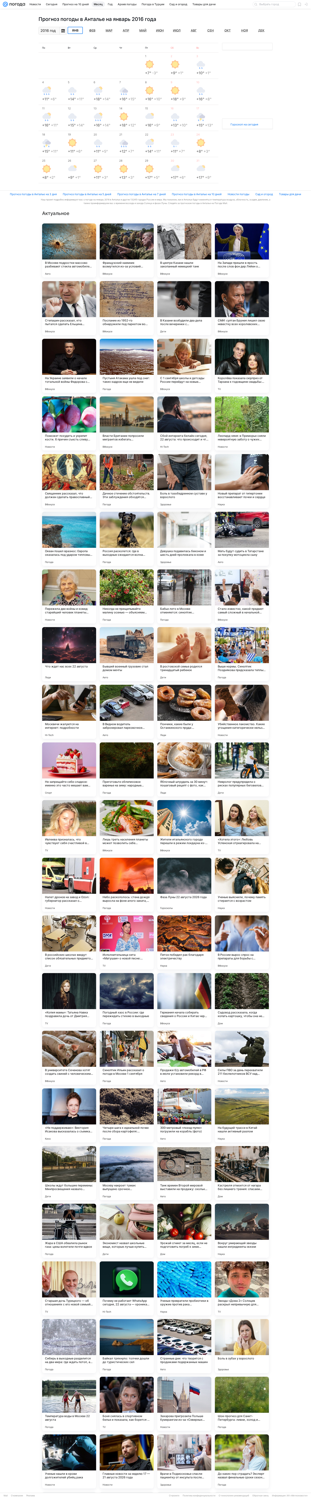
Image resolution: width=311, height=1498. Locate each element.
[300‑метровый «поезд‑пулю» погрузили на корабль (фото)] (184, 1115)
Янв (75, 30)
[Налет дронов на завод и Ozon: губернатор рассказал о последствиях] (69, 885)
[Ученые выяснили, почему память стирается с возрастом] (242, 885)
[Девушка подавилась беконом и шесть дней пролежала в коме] (184, 539)
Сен (210, 30)
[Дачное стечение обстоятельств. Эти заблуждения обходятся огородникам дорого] (127, 481)
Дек (261, 30)
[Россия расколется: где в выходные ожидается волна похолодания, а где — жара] (127, 539)
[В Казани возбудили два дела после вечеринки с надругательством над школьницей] (184, 308)
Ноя (244, 30)
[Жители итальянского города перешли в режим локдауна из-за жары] (184, 827)
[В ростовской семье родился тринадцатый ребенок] (184, 654)
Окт (227, 30)
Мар (109, 30)
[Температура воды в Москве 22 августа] (69, 1404)
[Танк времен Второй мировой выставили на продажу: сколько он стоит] (184, 1173)
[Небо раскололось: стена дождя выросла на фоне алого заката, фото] (127, 885)
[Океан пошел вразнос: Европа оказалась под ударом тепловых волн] (69, 539)
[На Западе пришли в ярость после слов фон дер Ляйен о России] (242, 250)
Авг (194, 30)
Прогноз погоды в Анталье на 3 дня (33, 194)
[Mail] (5, 4)
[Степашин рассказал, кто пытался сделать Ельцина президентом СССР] (69, 308)
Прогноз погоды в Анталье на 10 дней (197, 194)
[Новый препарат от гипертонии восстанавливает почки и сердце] (242, 481)
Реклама (30, 1495)
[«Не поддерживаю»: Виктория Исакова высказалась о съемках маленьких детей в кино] (69, 1115)
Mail (6, 1495)
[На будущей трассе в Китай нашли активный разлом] (242, 1115)
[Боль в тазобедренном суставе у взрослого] (184, 481)
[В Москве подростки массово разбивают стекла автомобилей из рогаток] (69, 250)
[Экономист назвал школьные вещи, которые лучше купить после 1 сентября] (127, 1231)
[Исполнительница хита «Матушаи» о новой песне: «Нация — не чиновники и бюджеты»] (127, 942)
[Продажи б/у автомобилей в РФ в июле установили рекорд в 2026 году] (184, 1058)
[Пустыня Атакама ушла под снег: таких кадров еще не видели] (127, 366)
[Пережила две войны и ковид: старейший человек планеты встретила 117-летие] (69, 596)
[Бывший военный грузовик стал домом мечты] (127, 654)
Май (143, 30)
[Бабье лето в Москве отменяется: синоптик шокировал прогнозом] (184, 596)
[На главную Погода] (16, 4)
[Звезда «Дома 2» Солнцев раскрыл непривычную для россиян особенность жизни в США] (242, 1288)
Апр (126, 30)
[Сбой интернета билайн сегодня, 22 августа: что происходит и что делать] (184, 423)
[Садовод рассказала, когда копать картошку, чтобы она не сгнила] (242, 1000)
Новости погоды (238, 194)
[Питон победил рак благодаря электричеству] (184, 942)
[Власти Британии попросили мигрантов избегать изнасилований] (127, 423)
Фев (92, 30)
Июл (177, 30)
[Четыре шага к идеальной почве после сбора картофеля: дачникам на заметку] (127, 1115)
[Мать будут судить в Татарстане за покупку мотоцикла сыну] (242, 539)
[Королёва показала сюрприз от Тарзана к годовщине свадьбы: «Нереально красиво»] (242, 366)
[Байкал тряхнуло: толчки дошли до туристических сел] (127, 1346)
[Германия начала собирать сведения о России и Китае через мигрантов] (184, 1000)
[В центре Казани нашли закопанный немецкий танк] (184, 250)
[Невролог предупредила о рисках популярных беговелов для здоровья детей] (242, 769)
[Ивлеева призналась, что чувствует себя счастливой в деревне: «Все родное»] (69, 827)
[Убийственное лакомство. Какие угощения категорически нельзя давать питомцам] (242, 712)
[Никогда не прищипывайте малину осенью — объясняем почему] (127, 596)
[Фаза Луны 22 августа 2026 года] (184, 885)
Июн (160, 30)
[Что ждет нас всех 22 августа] (69, 654)
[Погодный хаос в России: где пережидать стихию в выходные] (127, 1000)
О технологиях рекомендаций (234, 1495)
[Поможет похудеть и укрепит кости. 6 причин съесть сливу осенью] (69, 423)
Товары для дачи (290, 194)
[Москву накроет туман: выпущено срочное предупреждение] (127, 1173)
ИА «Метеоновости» (297, 1495)
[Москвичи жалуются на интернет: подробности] (69, 712)
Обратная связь (260, 1495)
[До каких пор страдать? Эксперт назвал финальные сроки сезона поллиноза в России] (242, 1461)
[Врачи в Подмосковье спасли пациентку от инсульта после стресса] (184, 1461)
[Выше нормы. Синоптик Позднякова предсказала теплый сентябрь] (242, 654)
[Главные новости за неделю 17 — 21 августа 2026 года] (127, 1461)
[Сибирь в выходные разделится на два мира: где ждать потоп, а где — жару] (69, 1346)
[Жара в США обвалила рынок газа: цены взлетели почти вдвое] (69, 1231)
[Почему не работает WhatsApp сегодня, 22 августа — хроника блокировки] (127, 1288)
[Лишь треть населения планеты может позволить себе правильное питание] (127, 827)
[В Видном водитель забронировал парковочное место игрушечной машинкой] (127, 712)
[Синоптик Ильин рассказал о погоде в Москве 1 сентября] (127, 1058)
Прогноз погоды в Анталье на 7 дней (141, 194)
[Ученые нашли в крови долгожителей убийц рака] (69, 1461)
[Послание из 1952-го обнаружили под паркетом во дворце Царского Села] (127, 308)
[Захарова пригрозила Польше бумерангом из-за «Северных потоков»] (184, 1404)
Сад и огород (264, 194)
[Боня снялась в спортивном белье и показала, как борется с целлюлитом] (127, 1404)
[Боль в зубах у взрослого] (242, 1346)
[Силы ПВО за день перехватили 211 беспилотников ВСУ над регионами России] (242, 1058)
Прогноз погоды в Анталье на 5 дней (87, 194)
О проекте (174, 1495)
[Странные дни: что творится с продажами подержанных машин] (184, 1346)
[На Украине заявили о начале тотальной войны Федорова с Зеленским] (69, 366)
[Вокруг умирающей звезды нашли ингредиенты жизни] (242, 1231)
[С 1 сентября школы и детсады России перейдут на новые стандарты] (184, 366)
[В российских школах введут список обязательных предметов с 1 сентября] (69, 942)
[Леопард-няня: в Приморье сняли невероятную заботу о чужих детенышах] (242, 423)
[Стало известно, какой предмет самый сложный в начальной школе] (242, 596)
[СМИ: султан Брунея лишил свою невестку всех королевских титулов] (242, 308)
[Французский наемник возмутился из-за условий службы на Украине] (127, 250)
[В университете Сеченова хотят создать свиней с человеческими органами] (69, 1058)
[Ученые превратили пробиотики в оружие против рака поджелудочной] (184, 1288)
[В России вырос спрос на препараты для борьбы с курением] (242, 942)
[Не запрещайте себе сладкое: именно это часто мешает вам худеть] (69, 769)
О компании (17, 1495)
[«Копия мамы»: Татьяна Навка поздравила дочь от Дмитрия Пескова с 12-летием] (69, 1000)
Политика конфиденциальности (199, 1495)
